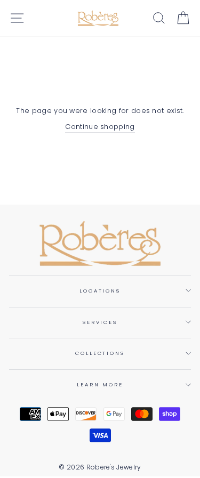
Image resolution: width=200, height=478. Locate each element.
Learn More (100, 384)
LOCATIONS (100, 290)
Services (100, 322)
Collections (100, 353)
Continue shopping (99, 126)
